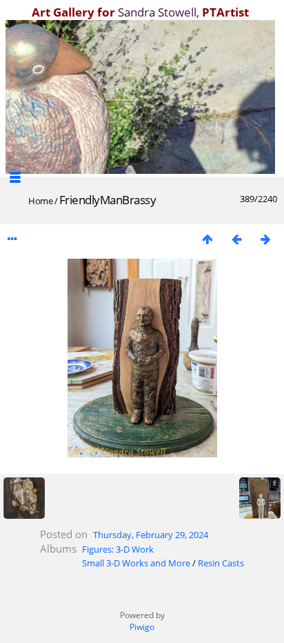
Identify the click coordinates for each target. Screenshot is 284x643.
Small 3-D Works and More (136, 563)
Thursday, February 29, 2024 (150, 534)
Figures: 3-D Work (118, 549)
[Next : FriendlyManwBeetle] (265, 239)
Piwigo (142, 627)
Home (40, 201)
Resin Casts (221, 563)
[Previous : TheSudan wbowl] (236, 239)
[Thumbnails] (207, 239)
